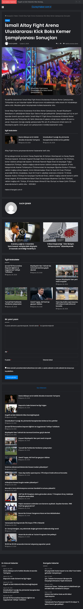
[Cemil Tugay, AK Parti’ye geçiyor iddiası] (41, 293)
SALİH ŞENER (13, 43)
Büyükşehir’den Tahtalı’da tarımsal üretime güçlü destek (40, 268)
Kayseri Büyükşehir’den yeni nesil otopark (67, 280)
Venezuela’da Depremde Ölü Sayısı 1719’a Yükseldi (24, 523)
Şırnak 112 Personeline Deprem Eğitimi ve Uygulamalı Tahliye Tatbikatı (13, 269)
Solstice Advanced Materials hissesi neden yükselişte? (26, 467)
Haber (16, 16)
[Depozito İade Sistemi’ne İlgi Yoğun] (11, 408)
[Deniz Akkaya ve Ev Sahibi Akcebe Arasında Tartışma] (11, 140)
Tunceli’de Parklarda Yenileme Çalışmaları (13, 303)
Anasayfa (9, 16)
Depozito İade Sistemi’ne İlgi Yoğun (32, 405)
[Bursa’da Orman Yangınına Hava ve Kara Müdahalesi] (11, 516)
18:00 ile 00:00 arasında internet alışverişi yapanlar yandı (27, 544)
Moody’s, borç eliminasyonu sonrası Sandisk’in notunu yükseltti (30, 488)
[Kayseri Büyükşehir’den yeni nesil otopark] (67, 271)
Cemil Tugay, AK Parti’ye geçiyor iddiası (39, 303)
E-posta (8, 360)
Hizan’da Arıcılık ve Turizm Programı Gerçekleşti (37, 534)
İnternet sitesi (48, 360)
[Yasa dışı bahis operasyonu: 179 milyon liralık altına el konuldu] (67, 293)
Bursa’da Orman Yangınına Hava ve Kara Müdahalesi (39, 513)
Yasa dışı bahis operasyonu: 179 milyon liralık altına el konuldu (67, 304)
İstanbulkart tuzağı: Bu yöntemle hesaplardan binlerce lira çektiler (31, 421)
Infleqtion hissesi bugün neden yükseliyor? (21, 482)
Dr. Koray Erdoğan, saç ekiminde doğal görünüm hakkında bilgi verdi (32, 529)
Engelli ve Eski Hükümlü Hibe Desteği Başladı (33, 2)
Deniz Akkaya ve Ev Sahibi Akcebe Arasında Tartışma (39, 396)
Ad (6, 352)
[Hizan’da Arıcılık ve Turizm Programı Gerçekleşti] (11, 537)
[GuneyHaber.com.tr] (41, 6)
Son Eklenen (41, 388)
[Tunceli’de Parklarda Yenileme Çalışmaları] (16, 293)
